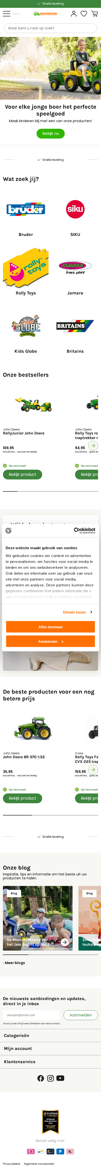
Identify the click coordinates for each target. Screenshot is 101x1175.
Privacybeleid (11, 1164)
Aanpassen (47, 641)
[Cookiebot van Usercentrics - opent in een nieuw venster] (73, 530)
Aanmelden (81, 1015)
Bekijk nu (50, 133)
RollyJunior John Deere (23, 433)
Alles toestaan (50, 627)
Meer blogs (15, 962)
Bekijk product (22, 474)
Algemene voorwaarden (39, 1164)
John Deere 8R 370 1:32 (24, 757)
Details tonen (74, 612)
